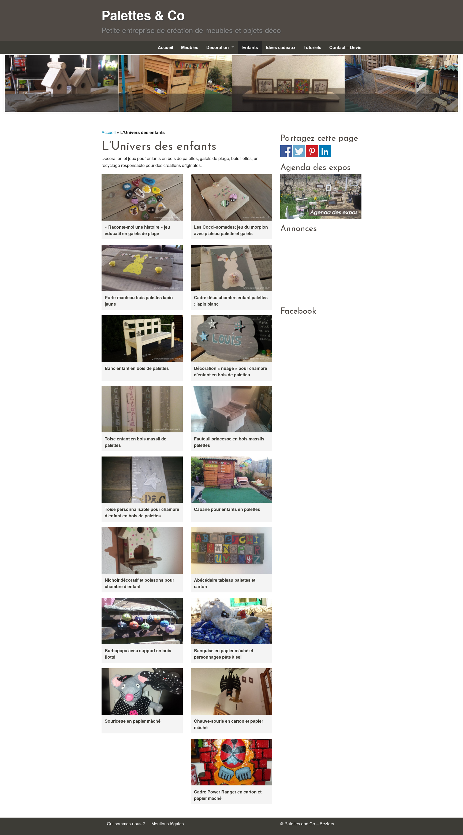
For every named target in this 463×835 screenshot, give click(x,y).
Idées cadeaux (281, 47)
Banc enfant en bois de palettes (137, 368)
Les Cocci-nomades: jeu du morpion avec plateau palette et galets (231, 230)
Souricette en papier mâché (132, 721)
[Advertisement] (320, 268)
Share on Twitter (299, 151)
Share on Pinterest (312, 151)
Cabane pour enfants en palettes (227, 509)
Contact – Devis (345, 47)
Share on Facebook (286, 151)
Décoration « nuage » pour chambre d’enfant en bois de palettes (230, 371)
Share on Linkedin (325, 151)
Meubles (189, 47)
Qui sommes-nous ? (126, 824)
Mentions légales (167, 824)
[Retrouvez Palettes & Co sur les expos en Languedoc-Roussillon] (320, 196)
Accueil (165, 47)
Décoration (217, 47)
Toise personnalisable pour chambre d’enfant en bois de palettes (142, 512)
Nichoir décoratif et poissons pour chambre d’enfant (139, 583)
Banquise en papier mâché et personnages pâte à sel (223, 653)
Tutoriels (312, 47)
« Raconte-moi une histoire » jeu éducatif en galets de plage (137, 230)
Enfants (250, 47)
